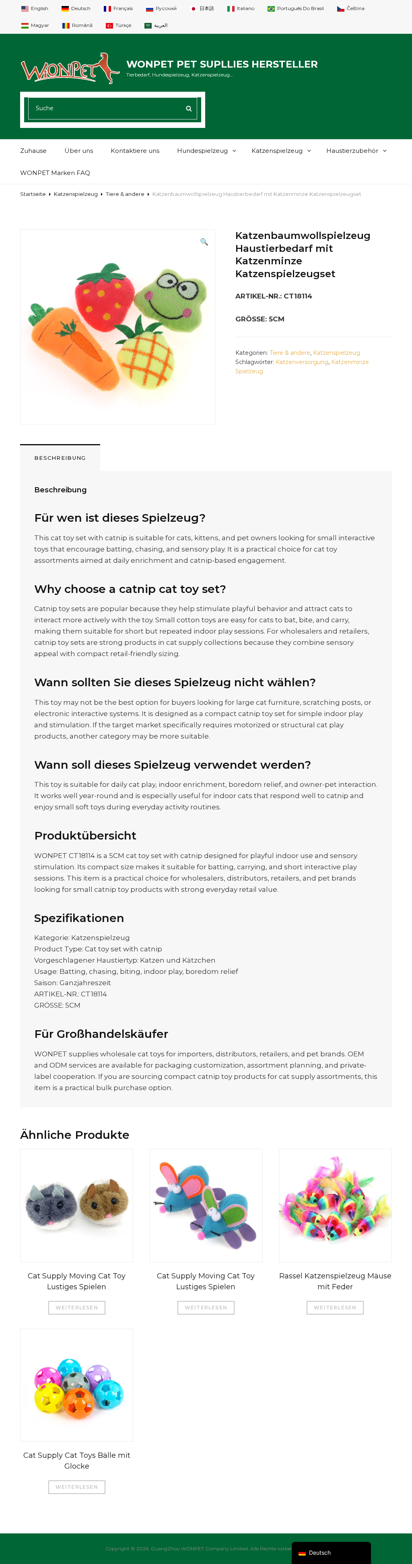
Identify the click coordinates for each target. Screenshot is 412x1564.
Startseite (33, 194)
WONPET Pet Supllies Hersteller (222, 64)
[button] (204, 241)
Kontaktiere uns (135, 150)
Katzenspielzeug (277, 150)
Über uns (78, 150)
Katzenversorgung (302, 362)
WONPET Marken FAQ (55, 173)
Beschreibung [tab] (60, 458)
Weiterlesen (77, 1308)
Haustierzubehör (352, 150)
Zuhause (33, 150)
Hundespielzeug (202, 150)
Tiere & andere (125, 194)
